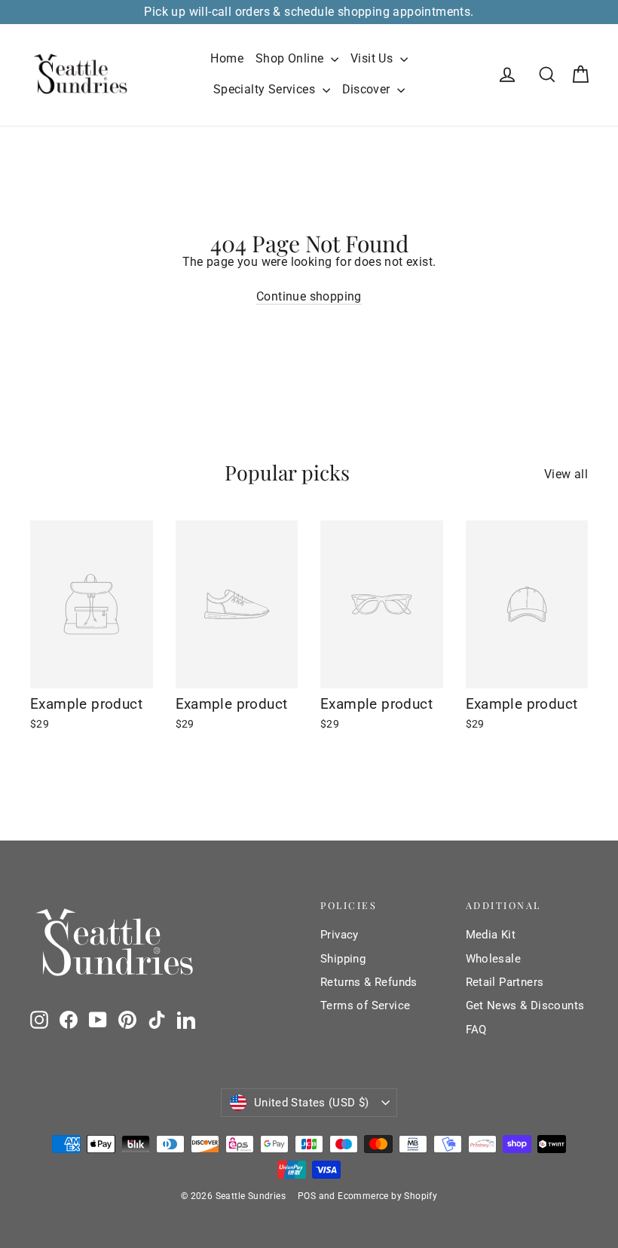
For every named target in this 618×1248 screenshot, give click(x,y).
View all (566, 474)
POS (307, 1196)
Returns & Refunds (369, 982)
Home (226, 58)
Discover (368, 89)
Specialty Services (266, 89)
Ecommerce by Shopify (387, 1196)
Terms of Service (365, 1005)
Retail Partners (505, 982)
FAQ (476, 1029)
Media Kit (491, 934)
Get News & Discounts (525, 1005)
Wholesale (494, 959)
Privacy (339, 934)
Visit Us (373, 58)
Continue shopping (309, 296)
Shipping (343, 959)
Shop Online (291, 58)
